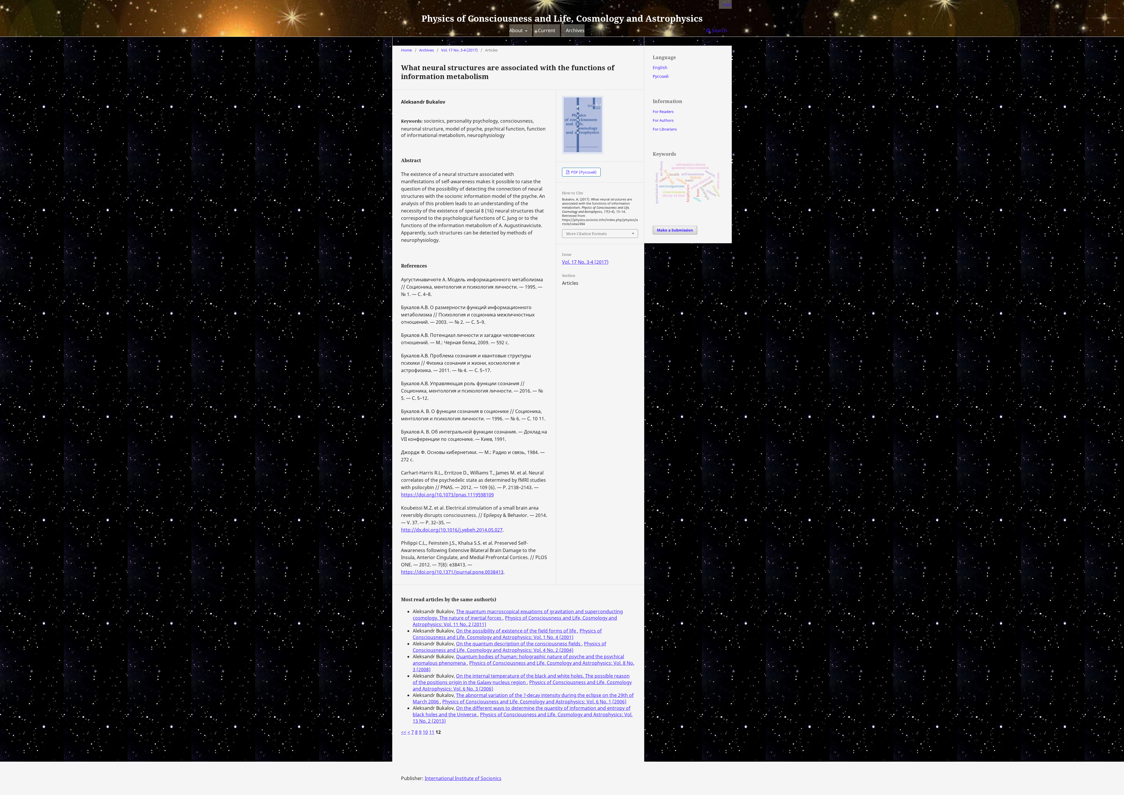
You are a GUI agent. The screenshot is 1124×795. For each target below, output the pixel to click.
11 (431, 732)
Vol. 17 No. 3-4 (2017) (459, 50)
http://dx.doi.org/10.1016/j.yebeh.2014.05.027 (452, 530)
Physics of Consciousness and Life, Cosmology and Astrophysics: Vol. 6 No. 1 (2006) (534, 701)
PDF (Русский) (583, 172)
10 (425, 732)
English (660, 67)
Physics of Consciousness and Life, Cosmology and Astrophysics (562, 18)
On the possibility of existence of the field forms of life (516, 631)
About (516, 30)
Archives (575, 30)
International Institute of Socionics (463, 778)
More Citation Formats (586, 233)
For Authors (663, 120)
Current (546, 30)
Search (719, 30)
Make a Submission (675, 230)
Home (406, 50)
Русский (661, 76)
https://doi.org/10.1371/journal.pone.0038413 (452, 572)
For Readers (663, 111)
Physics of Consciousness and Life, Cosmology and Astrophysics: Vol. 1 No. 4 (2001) (507, 634)
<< (403, 732)
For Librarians (665, 129)
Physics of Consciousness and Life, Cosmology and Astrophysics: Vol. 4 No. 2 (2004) (509, 646)
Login (727, 4)
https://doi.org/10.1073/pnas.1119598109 (447, 494)
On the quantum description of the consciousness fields (519, 643)
